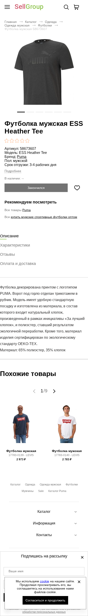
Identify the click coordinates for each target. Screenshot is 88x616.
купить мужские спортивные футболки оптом (44, 217)
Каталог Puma (57, 491)
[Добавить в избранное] (77, 187)
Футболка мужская (21, 450)
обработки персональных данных (44, 612)
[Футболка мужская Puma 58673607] (44, 78)
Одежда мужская (17, 25)
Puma (21, 157)
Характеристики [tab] (15, 245)
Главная (11, 22)
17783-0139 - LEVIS (21, 455)
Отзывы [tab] (7, 254)
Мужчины (28, 491)
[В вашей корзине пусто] (76, 7)
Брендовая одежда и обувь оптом (29, 7)
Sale (41, 491)
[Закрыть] (79, 581)
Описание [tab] (9, 236)
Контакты (44, 535)
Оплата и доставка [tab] (18, 263)
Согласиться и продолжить (45, 600)
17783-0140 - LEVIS (66, 455)
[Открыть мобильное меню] (7, 7)
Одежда (51, 22)
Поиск (66, 7)
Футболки (45, 25)
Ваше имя (16, 571)
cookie (44, 581)
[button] (35, 391)
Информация (44, 523)
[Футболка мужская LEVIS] (21, 426)
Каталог (31, 22)
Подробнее (13, 171)
